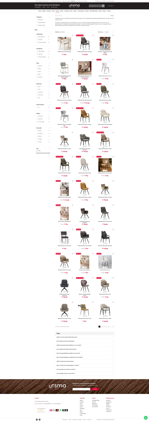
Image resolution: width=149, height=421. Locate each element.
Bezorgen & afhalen (108, 402)
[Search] (103, 5)
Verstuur (95, 389)
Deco (71, 11)
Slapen (75, 11)
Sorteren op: (100, 32)
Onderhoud (108, 411)
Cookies (69, 419)
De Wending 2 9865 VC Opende (42, 401)
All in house (108, 406)
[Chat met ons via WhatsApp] (146, 418)
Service (107, 408)
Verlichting (66, 11)
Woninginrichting (94, 11)
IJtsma (39, 11)
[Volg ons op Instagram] (40, 420)
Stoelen (57, 11)
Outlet (100, 11)
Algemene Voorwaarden (77, 419)
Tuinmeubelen (81, 11)
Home (56, 15)
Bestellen (108, 400)
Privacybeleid (95, 406)
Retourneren (109, 409)
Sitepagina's (64, 419)
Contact (109, 11)
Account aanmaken (110, 1)
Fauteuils (49, 11)
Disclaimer (89, 419)
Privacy (84, 419)
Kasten (61, 11)
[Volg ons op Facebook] (37, 420)
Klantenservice (98, 1)
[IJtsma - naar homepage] (74, 6)
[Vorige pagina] (111, 327)
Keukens (87, 11)
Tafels (53, 11)
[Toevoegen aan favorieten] (72, 35)
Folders (104, 11)
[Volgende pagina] (113, 327)
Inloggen (104, 1)
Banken (44, 11)
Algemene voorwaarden (95, 404)
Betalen (108, 405)
